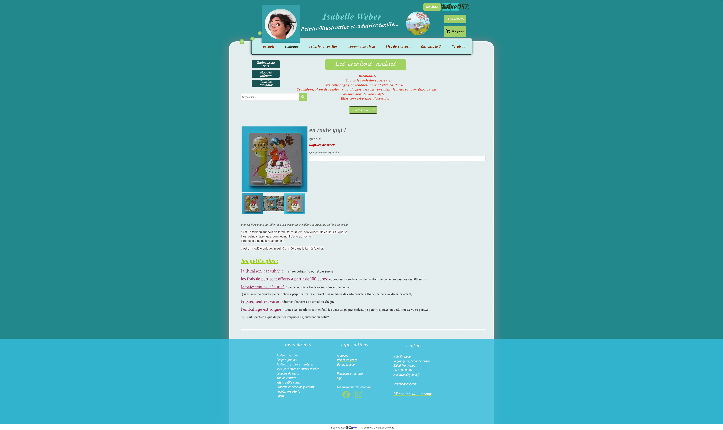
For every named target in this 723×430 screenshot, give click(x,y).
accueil (268, 47)
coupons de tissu (361, 47)
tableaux (292, 47)
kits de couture (398, 47)
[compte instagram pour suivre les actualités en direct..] (358, 394)
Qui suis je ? (431, 47)
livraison (458, 47)
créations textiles (323, 47)
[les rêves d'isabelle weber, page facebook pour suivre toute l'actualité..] (346, 394)
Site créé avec (338, 427)
